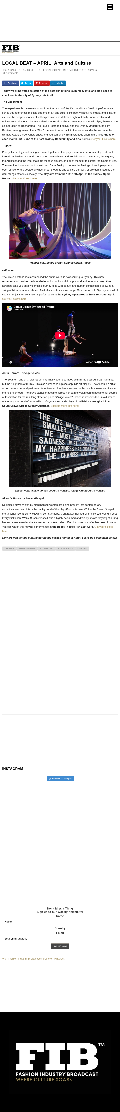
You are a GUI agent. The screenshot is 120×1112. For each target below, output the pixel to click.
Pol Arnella (9, 70)
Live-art (82, 548)
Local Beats (65, 548)
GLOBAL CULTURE (74, 70)
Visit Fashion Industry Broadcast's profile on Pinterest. (33, 958)
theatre (9, 548)
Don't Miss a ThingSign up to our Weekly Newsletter (60, 910)
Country (60, 928)
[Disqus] (60, 595)
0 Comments (10, 73)
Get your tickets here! (103, 139)
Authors (92, 70)
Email (60, 933)
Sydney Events (27, 548)
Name (60, 916)
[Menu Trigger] (110, 7)
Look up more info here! (64, 405)
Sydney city (47, 548)
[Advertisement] (60, 20)
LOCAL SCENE (52, 70)
